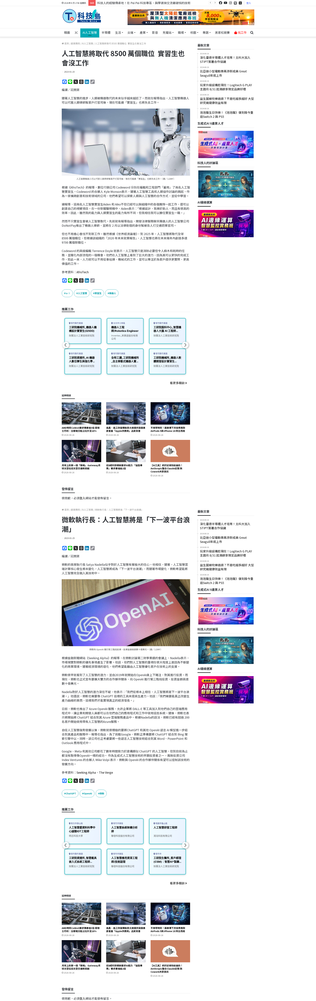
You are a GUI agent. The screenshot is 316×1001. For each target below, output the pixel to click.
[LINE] (235, 3)
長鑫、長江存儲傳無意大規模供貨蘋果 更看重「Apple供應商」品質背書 (125, 429)
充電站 (167, 32)
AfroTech (83, 272)
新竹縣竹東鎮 (76, 323)
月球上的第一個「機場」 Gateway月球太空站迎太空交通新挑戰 (81, 467)
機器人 (112, 293)
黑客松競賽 (222, 32)
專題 (206, 32)
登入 (248, 3)
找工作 (242, 32)
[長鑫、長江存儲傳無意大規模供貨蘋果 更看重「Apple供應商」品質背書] (126, 413)
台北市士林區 (119, 323)
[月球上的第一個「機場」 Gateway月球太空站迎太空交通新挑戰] (81, 451)
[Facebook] (220, 3)
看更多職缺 (177, 383)
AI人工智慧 (90, 32)
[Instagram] (230, 3)
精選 (67, 32)
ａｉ (68, 293)
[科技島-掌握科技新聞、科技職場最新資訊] (82, 16)
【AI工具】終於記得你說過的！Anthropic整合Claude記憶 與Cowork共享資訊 (167, 468)
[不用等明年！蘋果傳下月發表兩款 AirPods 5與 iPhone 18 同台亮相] (170, 413)
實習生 (98, 293)
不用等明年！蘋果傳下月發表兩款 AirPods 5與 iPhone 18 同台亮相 (168, 429)
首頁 (66, 43)
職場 (181, 32)
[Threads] (240, 3)
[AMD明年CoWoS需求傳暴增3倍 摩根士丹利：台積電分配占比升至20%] (81, 413)
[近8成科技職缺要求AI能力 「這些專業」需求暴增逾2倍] (126, 451)
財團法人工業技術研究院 (81, 335)
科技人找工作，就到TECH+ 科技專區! (122, 3)
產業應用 (75, 43)
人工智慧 (82, 293)
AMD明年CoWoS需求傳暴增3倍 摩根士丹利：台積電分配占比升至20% (81, 429)
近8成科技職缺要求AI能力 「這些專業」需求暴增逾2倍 (124, 467)
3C (76, 32)
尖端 (130, 32)
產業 (143, 32)
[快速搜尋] (251, 32)
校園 (193, 32)
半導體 (106, 32)
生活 (118, 32)
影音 (155, 32)
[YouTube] (225, 3)
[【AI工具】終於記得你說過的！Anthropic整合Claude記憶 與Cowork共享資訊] (170, 451)
